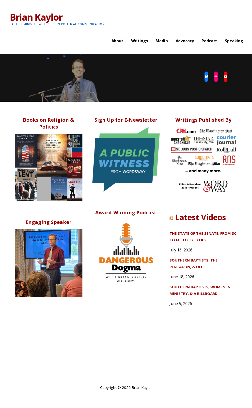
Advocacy (185, 41)
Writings (139, 41)
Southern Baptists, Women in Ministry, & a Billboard (200, 290)
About (117, 41)
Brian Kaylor (36, 17)
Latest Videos (200, 217)
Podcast (209, 41)
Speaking (234, 41)
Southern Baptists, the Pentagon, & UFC (194, 263)
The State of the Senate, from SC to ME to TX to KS (203, 236)
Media (162, 41)
